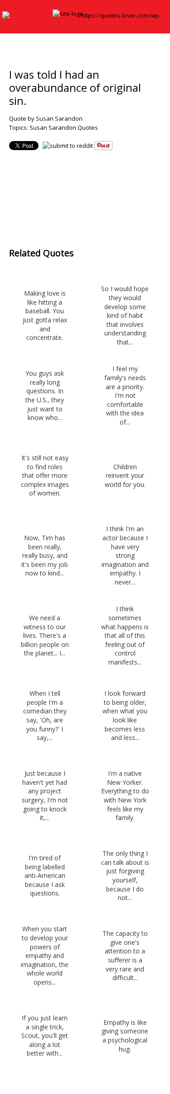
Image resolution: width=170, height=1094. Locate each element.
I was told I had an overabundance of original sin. (75, 87)
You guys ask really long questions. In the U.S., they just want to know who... (44, 395)
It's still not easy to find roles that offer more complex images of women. (44, 475)
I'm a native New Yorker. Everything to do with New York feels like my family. (125, 795)
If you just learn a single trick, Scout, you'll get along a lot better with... (44, 1035)
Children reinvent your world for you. (125, 475)
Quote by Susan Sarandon (46, 118)
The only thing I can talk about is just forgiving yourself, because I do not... (125, 875)
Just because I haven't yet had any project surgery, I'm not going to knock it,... (45, 795)
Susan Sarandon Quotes (63, 127)
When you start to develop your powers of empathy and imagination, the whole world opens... (44, 955)
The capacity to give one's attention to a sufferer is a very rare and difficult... (125, 955)
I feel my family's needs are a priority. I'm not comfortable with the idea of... (125, 395)
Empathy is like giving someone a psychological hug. (125, 1035)
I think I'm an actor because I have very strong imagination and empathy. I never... (125, 555)
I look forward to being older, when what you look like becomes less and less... (124, 715)
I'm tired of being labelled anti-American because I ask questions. (44, 875)
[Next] (103, 192)
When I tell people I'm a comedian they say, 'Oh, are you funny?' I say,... (45, 715)
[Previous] (66, 192)
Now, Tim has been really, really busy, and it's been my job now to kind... (44, 555)
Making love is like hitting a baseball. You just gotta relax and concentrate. (45, 315)
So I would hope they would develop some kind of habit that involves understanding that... (125, 315)
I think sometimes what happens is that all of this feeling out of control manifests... (125, 635)
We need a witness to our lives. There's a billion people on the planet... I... (44, 635)
